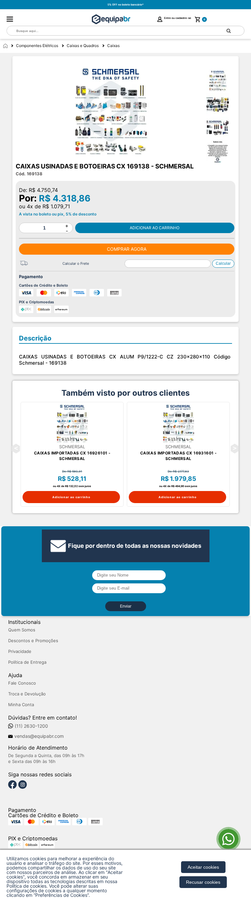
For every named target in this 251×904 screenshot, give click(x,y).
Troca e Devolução (27, 694)
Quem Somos (21, 630)
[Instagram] (22, 784)
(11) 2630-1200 (31, 726)
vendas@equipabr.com (39, 736)
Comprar (154, 228)
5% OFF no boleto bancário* (125, 4)
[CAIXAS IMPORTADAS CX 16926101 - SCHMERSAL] (72, 423)
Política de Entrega (27, 662)
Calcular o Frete (75, 263)
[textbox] (110, 31)
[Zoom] (220, 81)
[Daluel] (111, 19)
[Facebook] (12, 784)
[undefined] (111, 111)
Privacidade (19, 651)
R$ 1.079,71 (56, 206)
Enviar (125, 606)
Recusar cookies (203, 882)
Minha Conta (21, 705)
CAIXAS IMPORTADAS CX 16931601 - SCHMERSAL (178, 456)
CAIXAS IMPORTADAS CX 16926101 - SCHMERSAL (72, 456)
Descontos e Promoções (33, 641)
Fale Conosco (22, 683)
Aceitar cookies (203, 867)
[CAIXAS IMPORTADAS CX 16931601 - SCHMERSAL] (178, 423)
